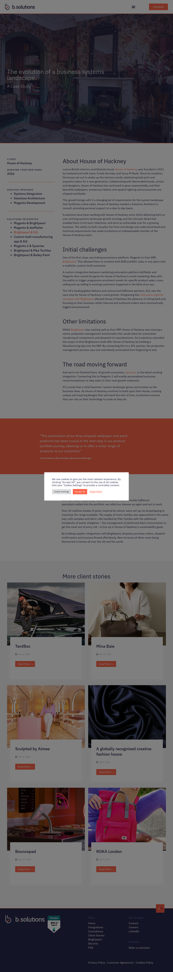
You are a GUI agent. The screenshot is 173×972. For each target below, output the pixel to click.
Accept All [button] (80, 491)
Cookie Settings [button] (61, 491)
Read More (96, 491)
